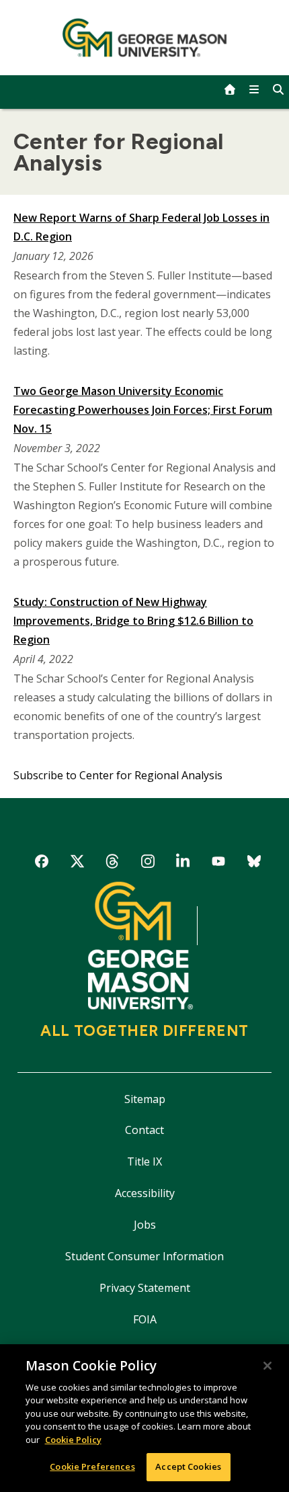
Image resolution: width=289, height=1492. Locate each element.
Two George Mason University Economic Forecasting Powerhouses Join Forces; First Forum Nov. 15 (142, 410)
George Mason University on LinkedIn (183, 863)
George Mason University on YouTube (218, 863)
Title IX (144, 1161)
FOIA (145, 1319)
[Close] (267, 1365)
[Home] (145, 37)
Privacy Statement (144, 1287)
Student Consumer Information (144, 1256)
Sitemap (144, 1099)
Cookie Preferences (92, 1466)
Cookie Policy (73, 1440)
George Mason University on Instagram (147, 863)
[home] (230, 89)
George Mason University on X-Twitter (77, 863)
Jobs (145, 1224)
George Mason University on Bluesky (253, 863)
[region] (144, 1418)
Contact (144, 1130)
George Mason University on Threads (112, 863)
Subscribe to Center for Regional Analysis (117, 775)
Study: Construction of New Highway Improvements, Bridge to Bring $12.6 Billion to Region (133, 621)
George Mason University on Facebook (42, 863)
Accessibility (145, 1193)
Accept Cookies (188, 1466)
